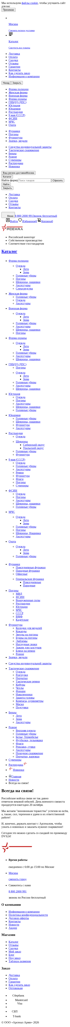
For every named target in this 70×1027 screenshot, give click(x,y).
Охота (12, 124)
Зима (26, 272)
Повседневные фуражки (31, 567)
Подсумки (22, 707)
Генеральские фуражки (30, 579)
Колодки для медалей (29, 628)
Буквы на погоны (26, 637)
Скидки (13, 60)
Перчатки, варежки (27, 756)
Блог (11, 954)
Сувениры (15, 159)
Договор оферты (19, 918)
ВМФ (19, 616)
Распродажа (16, 163)
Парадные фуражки (28, 570)
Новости (14, 924)
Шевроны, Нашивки (28, 533)
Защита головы (25, 697)
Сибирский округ (34, 444)
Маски (20, 704)
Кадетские (22, 619)
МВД (19, 593)
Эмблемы (21, 641)
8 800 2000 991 (18, 891)
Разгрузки (22, 674)
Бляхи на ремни (25, 650)
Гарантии (14, 66)
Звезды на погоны (27, 634)
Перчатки (22, 678)
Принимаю (8, 9)
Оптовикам (16, 988)
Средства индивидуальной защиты (30, 146)
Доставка (14, 53)
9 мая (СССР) (17, 115)
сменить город (17, 879)
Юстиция (14, 105)
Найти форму (9, 180)
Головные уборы (26, 275)
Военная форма (18, 95)
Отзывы (13, 63)
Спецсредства (24, 288)
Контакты (15, 69)
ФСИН (13, 118)
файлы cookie (30, 3)
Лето (26, 269)
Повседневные (32, 582)
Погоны (13, 134)
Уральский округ (33, 448)
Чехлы (20, 687)
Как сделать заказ (19, 73)
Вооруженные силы (28, 600)
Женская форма (18, 92)
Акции (13, 927)
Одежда (20, 265)
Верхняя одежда (26, 730)
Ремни (20, 472)
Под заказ (14, 958)
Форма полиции (19, 89)
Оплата (13, 56)
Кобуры (20, 684)
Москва (13, 873)
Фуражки (14, 131)
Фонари (20, 691)
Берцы (13, 153)
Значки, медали (18, 140)
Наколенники (24, 694)
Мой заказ (15, 951)
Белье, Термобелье (27, 737)
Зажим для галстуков (28, 647)
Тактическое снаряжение (24, 150)
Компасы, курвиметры (29, 700)
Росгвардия (16, 111)
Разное (13, 156)
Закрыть (7, 188)
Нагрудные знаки (26, 644)
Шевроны (22, 441)
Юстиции (22, 606)
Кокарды (21, 631)
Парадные (29, 585)
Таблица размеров (20, 961)
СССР (19, 613)
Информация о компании (24, 76)
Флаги (20, 479)
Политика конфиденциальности (28, 914)
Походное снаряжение (29, 753)
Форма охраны (18, 98)
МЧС (12, 121)
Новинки (14, 166)
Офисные (21, 573)
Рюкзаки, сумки (25, 746)
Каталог (7, 176)
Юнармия (14, 108)
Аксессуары (23, 285)
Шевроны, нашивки (28, 282)
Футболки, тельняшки (29, 740)
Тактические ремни (28, 681)
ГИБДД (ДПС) (17, 102)
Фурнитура (15, 137)
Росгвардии (23, 603)
